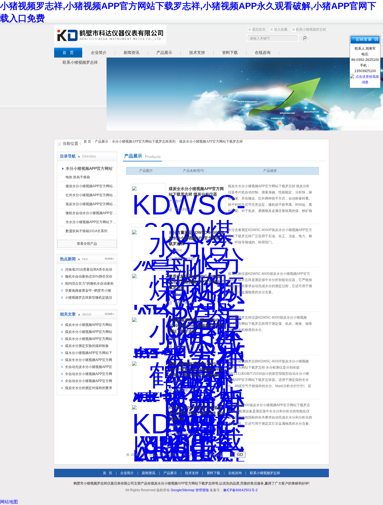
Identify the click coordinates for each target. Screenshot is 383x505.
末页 (203, 455)
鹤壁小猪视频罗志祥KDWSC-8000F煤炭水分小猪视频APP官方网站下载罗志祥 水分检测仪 (196, 369)
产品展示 (164, 52)
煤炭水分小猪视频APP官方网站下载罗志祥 (211, 141)
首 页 (68, 52)
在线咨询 (263, 52)
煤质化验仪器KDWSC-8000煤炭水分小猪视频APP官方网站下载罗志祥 (196, 282)
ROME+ (109, 258)
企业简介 (99, 52)
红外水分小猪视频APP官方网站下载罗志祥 (91, 195)
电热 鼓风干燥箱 (78, 177)
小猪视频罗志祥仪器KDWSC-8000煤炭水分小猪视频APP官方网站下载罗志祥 (197, 325)
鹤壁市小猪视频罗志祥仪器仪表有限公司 (110, 35)
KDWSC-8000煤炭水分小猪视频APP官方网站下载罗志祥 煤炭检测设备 (197, 413)
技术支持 (197, 52)
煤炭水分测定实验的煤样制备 (87, 346)
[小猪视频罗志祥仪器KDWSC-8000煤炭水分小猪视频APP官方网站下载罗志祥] (149, 331)
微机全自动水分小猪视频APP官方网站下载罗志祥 (91, 213)
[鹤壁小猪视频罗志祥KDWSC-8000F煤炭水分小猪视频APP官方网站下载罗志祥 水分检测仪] (149, 375)
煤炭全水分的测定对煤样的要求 (88, 388)
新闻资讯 (131, 52)
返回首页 (259, 29)
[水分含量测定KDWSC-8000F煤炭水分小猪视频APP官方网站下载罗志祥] (149, 244)
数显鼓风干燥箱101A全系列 (86, 231)
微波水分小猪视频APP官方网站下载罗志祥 (91, 186)
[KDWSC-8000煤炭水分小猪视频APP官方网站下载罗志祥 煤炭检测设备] (149, 419)
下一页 (194, 455)
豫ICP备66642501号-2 (240, 490)
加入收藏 (280, 29)
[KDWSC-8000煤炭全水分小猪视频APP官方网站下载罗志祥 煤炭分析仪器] (149, 200)
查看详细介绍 (184, 209)
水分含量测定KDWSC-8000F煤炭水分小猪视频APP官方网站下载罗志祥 (196, 238)
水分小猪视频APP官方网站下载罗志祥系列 (144, 141)
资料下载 (230, 52)
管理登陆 (202, 490)
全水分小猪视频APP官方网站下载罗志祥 (91, 222)
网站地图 (9, 501)
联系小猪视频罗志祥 (311, 29)
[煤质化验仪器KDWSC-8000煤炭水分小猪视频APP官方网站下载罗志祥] (149, 288)
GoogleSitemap (183, 490)
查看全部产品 (87, 244)
